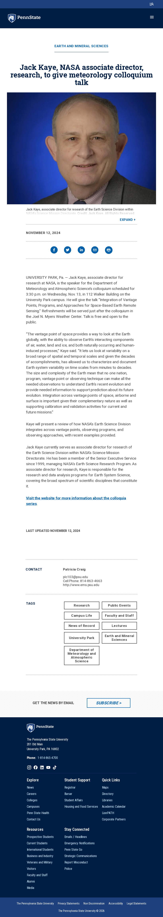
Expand (126, 220)
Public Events (119, 605)
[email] (94, 250)
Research (82, 605)
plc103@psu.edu (75, 577)
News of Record (82, 626)
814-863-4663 (91, 581)
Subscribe (107, 703)
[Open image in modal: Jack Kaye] (81, 148)
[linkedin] (81, 250)
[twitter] (67, 250)
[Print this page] (109, 250)
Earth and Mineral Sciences (81, 46)
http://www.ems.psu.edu (81, 585)
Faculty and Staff (119, 616)
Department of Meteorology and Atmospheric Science (82, 655)
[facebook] (54, 250)
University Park (81, 638)
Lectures (119, 626)
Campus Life (81, 616)
